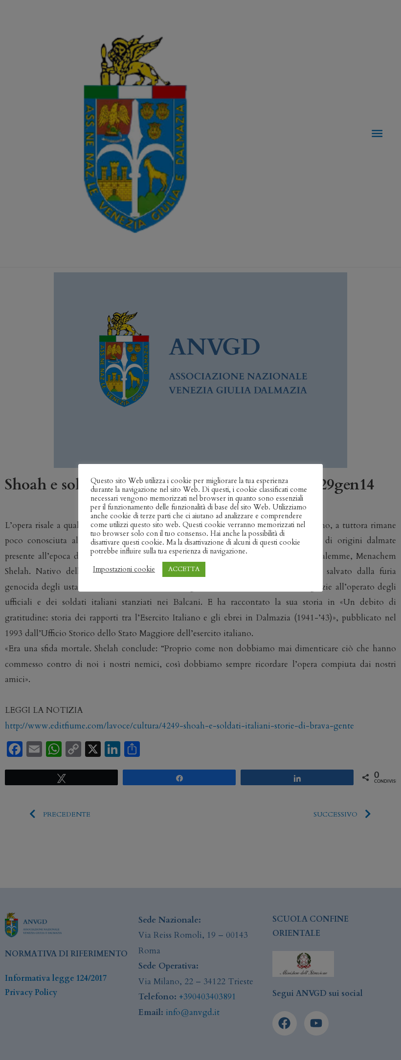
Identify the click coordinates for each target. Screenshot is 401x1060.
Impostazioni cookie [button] (124, 569)
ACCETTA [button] (184, 569)
